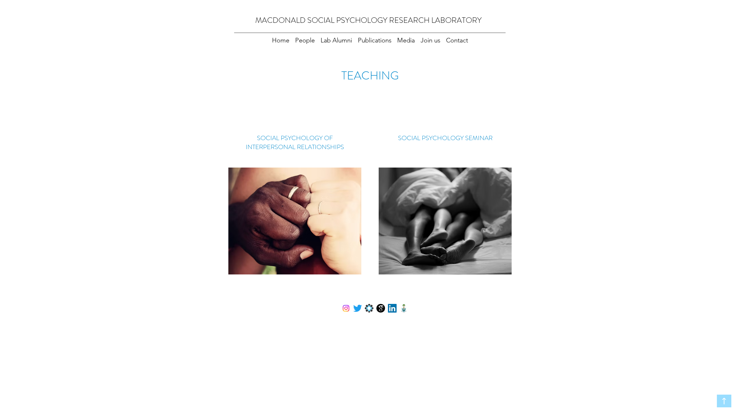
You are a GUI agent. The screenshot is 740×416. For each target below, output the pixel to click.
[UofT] (403, 308)
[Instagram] (346, 308)
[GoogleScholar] (380, 308)
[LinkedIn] (392, 308)
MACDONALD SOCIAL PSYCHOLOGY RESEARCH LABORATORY (368, 20)
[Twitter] (357, 308)
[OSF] (369, 308)
